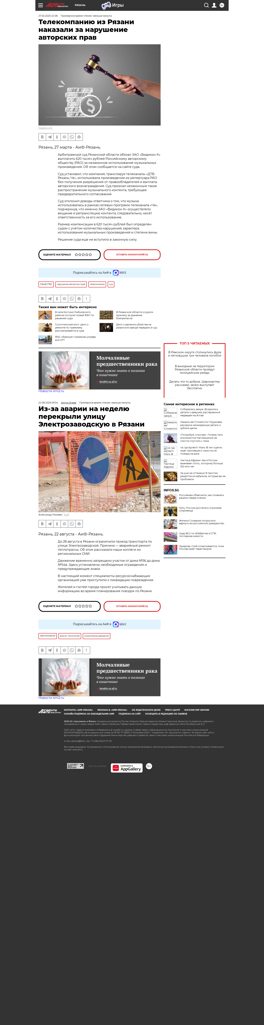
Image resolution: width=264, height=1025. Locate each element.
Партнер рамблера (97, 766)
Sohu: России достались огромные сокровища (200, 509)
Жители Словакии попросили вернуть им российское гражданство (201, 522)
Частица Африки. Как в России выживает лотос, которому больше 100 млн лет (201, 463)
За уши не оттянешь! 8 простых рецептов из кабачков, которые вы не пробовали (202, 476)
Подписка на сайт (130, 714)
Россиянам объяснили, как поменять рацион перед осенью (201, 496)
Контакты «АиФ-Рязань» (78, 710)
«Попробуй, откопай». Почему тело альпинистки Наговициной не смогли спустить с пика (201, 437)
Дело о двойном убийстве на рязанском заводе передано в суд (136, 326)
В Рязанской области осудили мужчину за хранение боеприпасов (134, 315)
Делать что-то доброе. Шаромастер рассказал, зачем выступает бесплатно (194, 385)
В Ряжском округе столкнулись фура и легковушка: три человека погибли (194, 354)
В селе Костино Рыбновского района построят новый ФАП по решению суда (74, 315)
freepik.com (45, 128)
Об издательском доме (146, 710)
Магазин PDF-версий (196, 710)
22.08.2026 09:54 (48, 402)
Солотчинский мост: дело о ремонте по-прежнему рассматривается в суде (72, 327)
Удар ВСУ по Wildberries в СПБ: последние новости (198, 535)
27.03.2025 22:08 (48, 15)
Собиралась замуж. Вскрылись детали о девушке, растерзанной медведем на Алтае (200, 412)
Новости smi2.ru (51, 391)
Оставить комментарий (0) (132, 254)
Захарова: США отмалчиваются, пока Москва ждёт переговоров (201, 547)
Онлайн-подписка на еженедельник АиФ (89, 714)
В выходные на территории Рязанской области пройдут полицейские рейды (195, 369)
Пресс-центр (172, 710)
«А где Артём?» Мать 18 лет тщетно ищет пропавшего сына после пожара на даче (201, 450)
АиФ (66, 514)
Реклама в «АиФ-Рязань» (112, 710)
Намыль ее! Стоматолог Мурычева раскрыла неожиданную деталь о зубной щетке (201, 425)
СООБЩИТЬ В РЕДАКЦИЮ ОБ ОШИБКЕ (166, 714)
